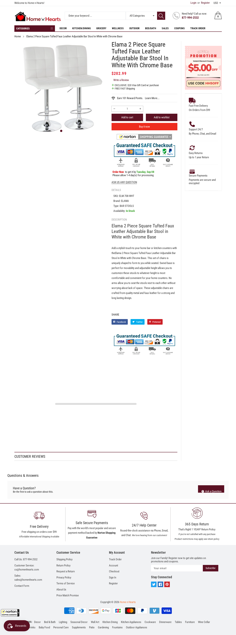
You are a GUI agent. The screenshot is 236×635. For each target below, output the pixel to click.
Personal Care (61, 627)
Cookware (150, 622)
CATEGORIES (23, 28)
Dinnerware (165, 622)
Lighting (63, 622)
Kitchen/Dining (81, 28)
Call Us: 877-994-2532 (25, 559)
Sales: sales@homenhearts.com (28, 578)
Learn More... (152, 98)
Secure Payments (198, 175)
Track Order (197, 28)
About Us (61, 589)
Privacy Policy (63, 577)
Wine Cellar (204, 622)
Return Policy (63, 565)
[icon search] (161, 16)
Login (193, 2)
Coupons (179, 28)
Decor (63, 28)
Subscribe (211, 568)
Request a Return (65, 571)
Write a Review (121, 80)
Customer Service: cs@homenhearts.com (26, 567)
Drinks (31, 627)
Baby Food (44, 627)
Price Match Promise (67, 595)
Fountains (117, 627)
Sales (165, 28)
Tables (178, 622)
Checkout (114, 571)
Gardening (103, 627)
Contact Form (21, 585)
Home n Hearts (128, 602)
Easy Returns (196, 153)
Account (113, 565)
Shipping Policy (64, 559)
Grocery (101, 28)
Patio (92, 627)
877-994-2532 (190, 17)
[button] (10, 613)
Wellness (118, 28)
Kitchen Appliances (131, 622)
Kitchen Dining (110, 622)
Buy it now (144, 126)
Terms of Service (65, 583)
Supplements (79, 627)
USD (216, 3)
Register (203, 2)
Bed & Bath (49, 622)
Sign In (112, 577)
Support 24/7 (196, 129)
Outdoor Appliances (136, 627)
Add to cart (127, 117)
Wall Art (95, 622)
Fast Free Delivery (198, 105)
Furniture (190, 622)
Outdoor (134, 28)
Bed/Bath (150, 28)
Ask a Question (213, 491)
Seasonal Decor (79, 622)
